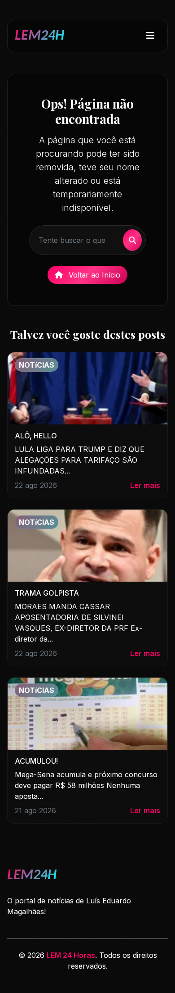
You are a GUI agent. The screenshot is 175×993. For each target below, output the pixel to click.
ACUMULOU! (36, 760)
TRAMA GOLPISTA (47, 592)
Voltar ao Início (93, 274)
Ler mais (145, 485)
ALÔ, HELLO (36, 435)
